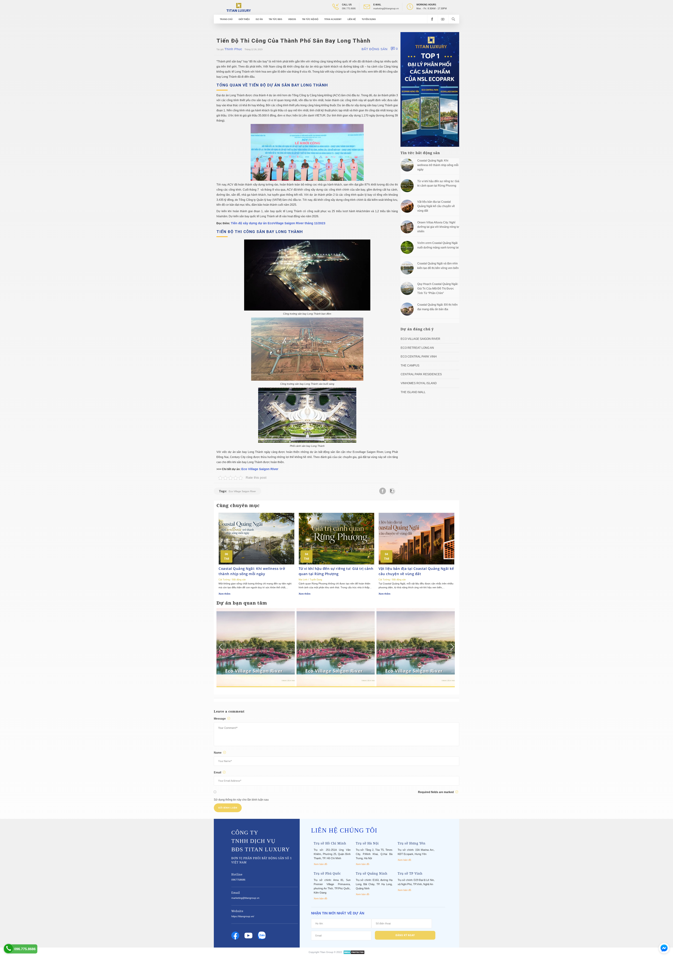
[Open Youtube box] (443, 19)
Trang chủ (226, 19)
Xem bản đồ (320, 864)
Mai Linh (303, 579)
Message (220, 718)
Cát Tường (224, 579)
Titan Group (326, 952)
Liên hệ (352, 19)
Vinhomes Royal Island (419, 383)
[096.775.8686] (8, 948)
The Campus (410, 365)
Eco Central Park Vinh (419, 356)
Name (218, 752)
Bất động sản (375, 49)
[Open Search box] (453, 19)
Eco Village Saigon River (259, 469)
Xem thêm (224, 593)
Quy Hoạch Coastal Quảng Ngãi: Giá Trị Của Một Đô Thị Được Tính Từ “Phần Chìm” (437, 288)
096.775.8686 (349, 8)
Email (218, 772)
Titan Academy (333, 19)
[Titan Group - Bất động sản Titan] (238, 7)
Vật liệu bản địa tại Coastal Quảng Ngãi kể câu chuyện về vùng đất (436, 206)
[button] (451, 647)
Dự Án (259, 19)
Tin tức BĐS (275, 19)
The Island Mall (413, 392)
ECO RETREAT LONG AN (417, 347)
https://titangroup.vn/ (242, 916)
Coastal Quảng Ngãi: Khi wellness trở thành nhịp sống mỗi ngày (437, 165)
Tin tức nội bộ (310, 19)
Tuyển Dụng (369, 19)
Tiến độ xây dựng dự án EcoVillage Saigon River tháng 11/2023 (278, 223)
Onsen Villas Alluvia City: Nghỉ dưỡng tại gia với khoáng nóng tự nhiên (438, 227)
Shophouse (232, 678)
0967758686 (238, 879)
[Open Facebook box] (432, 19)
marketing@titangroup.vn (386, 8)
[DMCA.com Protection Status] (354, 952)
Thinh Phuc (233, 49)
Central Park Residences (421, 374)
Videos (292, 19)
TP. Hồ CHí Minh (253, 678)
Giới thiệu (244, 19)
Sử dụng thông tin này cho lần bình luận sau (241, 799)
